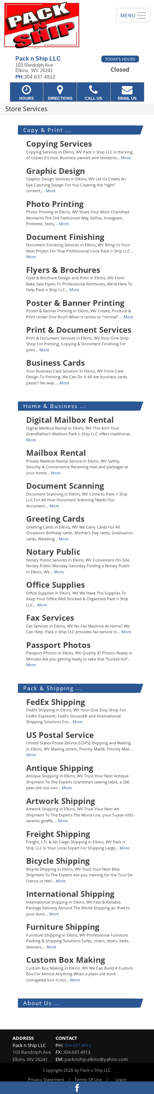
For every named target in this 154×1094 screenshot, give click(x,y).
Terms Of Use (88, 1079)
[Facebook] (77, 1087)
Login (121, 1079)
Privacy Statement (46, 1079)
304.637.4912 (77, 1045)
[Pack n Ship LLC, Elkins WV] (54, 25)
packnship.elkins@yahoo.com (96, 1059)
